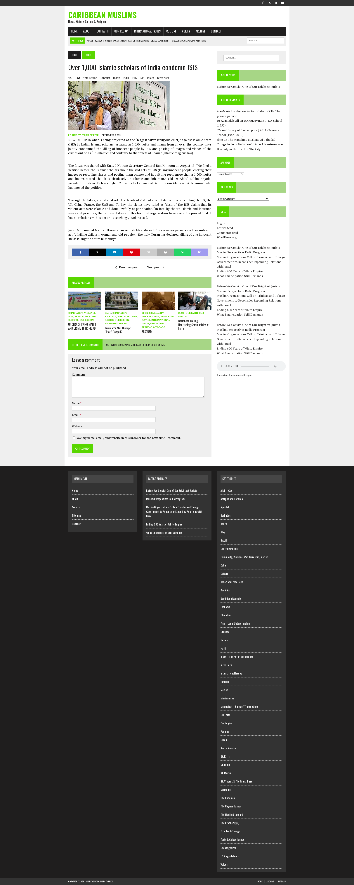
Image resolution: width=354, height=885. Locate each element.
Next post (154, 267)
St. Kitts (225, 756)
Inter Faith (226, 665)
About (87, 31)
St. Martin (226, 773)
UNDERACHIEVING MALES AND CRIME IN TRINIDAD (82, 326)
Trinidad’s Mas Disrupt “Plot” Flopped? (118, 330)
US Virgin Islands (230, 856)
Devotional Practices (232, 582)
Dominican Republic (231, 598)
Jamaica (225, 681)
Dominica (225, 590)
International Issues (147, 31)
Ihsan (116, 78)
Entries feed (225, 228)
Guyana (224, 640)
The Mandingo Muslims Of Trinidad (251, 140)
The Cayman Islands (231, 806)
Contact (216, 31)
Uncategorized (228, 848)
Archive (200, 31)
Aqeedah (225, 507)
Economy (225, 607)
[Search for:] (251, 58)
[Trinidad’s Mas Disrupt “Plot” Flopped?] (121, 308)
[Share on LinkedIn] (114, 252)
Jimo (220, 140)
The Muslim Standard (232, 814)
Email (76, 415)
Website (77, 426)
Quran (224, 740)
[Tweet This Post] (97, 252)
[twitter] (270, 2)
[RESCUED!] (158, 308)
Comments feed (227, 233)
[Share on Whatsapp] (182, 252)
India (126, 78)
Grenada (225, 632)
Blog (108, 312)
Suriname (226, 790)
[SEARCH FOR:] (265, 40)
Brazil (224, 540)
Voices (186, 31)
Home (74, 31)
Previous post (129, 267)
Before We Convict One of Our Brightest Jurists (248, 87)
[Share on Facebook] (80, 252)
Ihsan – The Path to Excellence (237, 657)
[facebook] (263, 2)
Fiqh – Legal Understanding (235, 623)
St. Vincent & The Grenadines (236, 781)
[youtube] (283, 2)
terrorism (163, 78)
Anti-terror (90, 78)
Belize (224, 524)
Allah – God (226, 490)
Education (226, 615)
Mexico (224, 690)
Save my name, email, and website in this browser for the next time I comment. (128, 438)
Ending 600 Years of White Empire (240, 271)
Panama (225, 731)
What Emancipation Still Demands (240, 276)
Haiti (223, 648)
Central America (229, 549)
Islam (150, 78)
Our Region (121, 31)
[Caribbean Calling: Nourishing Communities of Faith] (194, 308)
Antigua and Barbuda (232, 499)
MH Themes (107, 881)
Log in (221, 223)
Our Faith (103, 31)
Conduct (105, 78)
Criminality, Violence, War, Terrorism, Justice (121, 316)
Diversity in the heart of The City (239, 149)
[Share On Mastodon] (199, 252)
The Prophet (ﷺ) (230, 823)
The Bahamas (228, 798)
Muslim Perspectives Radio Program (241, 252)
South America (228, 748)
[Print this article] (165, 252)
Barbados (225, 515)
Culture (171, 31)
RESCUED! (147, 331)
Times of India (91, 135)
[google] (276, 2)
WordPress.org (227, 237)
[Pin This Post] (131, 252)
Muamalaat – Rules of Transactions (239, 706)
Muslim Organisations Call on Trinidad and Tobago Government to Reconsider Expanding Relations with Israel (251, 261)
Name (76, 403)
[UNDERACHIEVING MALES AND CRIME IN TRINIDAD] (84, 308)
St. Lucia (225, 765)
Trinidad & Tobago (117, 323)
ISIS (142, 78)
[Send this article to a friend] (148, 252)
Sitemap (76, 515)
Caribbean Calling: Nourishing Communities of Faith (193, 325)
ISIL (134, 78)
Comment (78, 374)
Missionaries (227, 698)
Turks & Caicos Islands (232, 839)
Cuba (223, 565)
